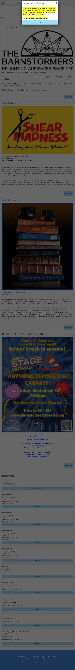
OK (40, 22)
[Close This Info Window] (56, 3)
